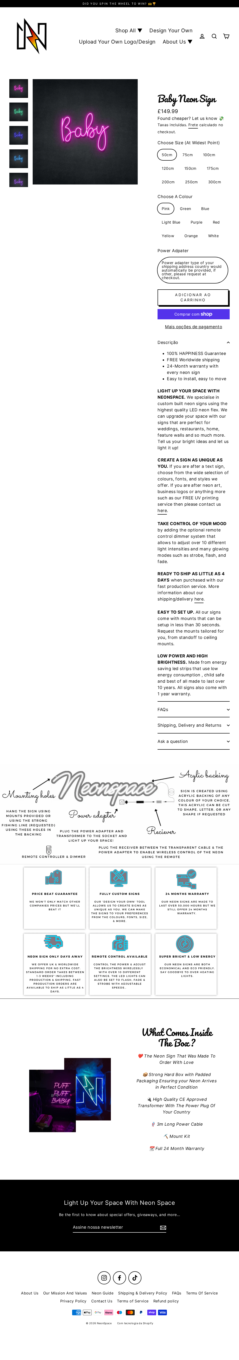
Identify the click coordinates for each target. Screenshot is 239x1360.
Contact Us (101, 1301)
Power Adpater (173, 250)
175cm (213, 168)
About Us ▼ (178, 42)
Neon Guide (103, 1293)
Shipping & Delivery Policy (142, 1293)
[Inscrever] (162, 1227)
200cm (168, 182)
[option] (119, 814)
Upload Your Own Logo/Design (117, 42)
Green (185, 208)
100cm (209, 154)
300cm (214, 182)
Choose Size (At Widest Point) (189, 142)
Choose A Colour (175, 196)
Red (216, 222)
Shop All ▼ (129, 30)
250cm (191, 182)
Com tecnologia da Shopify (135, 1323)
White (213, 235)
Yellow (168, 235)
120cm (168, 168)
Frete (193, 124)
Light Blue (171, 222)
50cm (167, 154)
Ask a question (173, 741)
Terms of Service (132, 1301)
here (162, 510)
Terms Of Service (202, 1293)
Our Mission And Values (65, 1293)
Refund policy (166, 1301)
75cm (188, 154)
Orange (191, 235)
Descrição (168, 342)
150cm (190, 168)
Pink (166, 208)
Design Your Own (171, 30)
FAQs (163, 709)
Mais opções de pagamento (193, 326)
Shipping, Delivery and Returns (189, 725)
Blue (205, 208)
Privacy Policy (73, 1301)
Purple (197, 222)
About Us (30, 1293)
